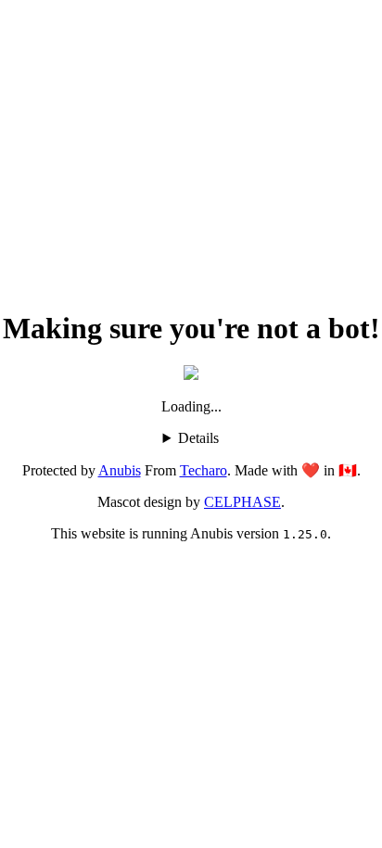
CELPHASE (242, 502)
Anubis (119, 470)
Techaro (203, 470)
